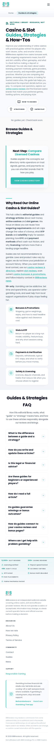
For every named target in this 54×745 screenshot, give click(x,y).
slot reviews (30, 270)
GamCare (37, 701)
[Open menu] (48, 4)
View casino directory (27, 180)
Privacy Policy (12, 635)
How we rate (12, 630)
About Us (10, 625)
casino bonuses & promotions (29, 274)
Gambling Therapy (24, 704)
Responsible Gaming (16, 673)
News (8, 661)
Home (11, 13)
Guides (9, 657)
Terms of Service (14, 640)
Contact (10, 652)
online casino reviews (16, 89)
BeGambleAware (23, 701)
